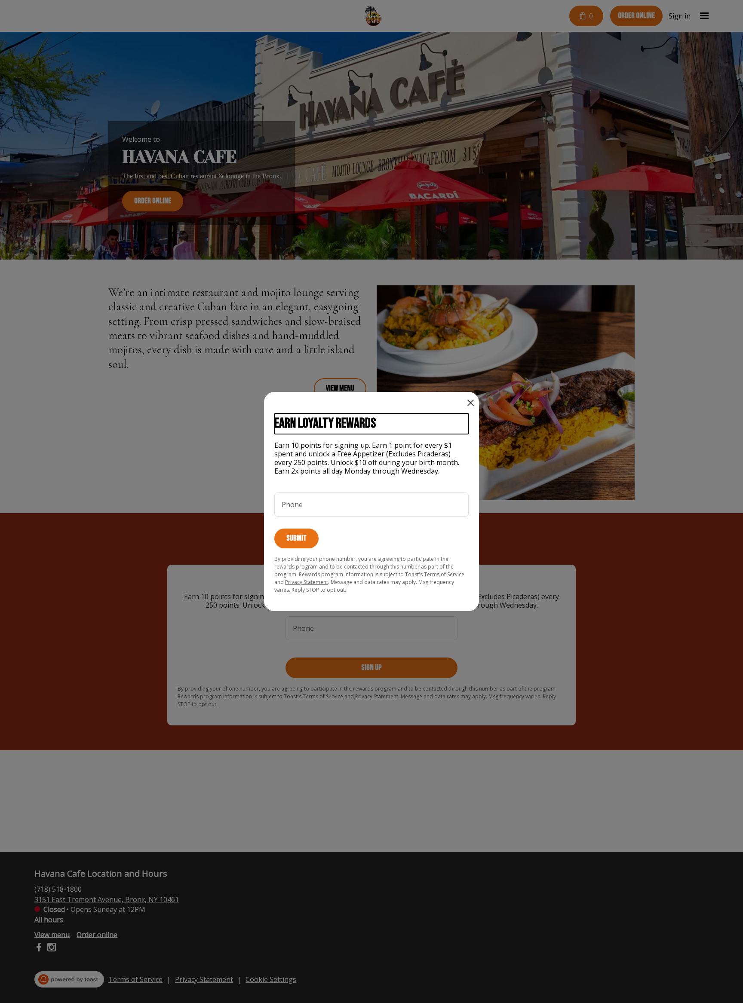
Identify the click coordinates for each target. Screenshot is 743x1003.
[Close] (470, 402)
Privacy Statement (306, 582)
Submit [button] (296, 538)
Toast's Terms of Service (434, 574)
